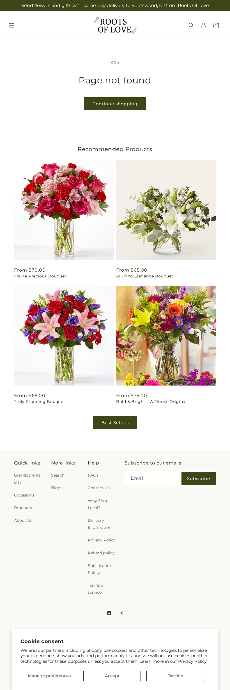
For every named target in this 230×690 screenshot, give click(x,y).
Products (23, 507)
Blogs (57, 487)
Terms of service (96, 589)
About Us (23, 520)
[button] (12, 25)
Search (58, 475)
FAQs (93, 475)
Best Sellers (115, 422)
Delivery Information (99, 524)
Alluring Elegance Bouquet (144, 276)
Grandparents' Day (28, 479)
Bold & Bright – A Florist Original (151, 401)
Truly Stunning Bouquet (39, 401)
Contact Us (99, 487)
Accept (112, 675)
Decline (175, 675)
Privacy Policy (192, 661)
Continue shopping (115, 103)
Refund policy (101, 552)
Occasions (24, 495)
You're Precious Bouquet (40, 276)
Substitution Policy (100, 569)
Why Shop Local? (98, 504)
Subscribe (198, 478)
